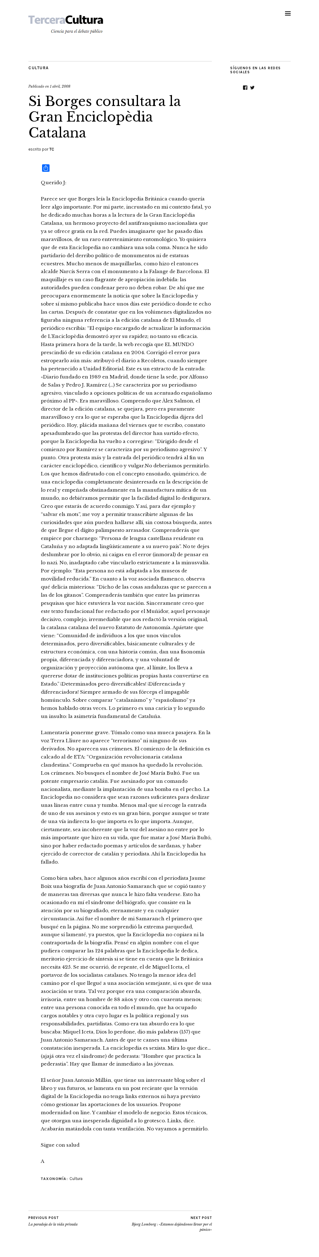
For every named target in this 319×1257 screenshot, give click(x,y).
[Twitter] (252, 87)
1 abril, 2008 (60, 86)
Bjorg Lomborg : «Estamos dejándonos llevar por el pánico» (172, 1224)
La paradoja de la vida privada (53, 1221)
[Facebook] (245, 87)
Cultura (38, 67)
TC (51, 149)
